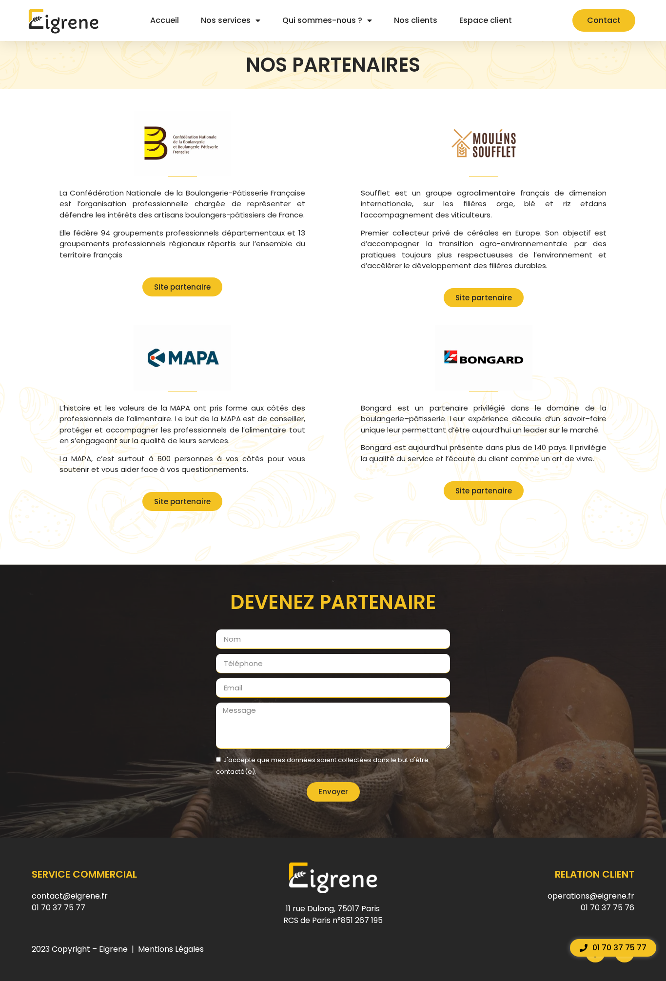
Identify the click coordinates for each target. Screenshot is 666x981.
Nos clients (415, 20)
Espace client (485, 20)
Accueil (164, 20)
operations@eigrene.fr (591, 896)
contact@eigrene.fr (70, 896)
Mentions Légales (171, 949)
